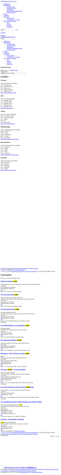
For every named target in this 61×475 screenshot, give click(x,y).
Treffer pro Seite (51, 271)
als (15, 467)
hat (26, 467)
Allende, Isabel (7, 91)
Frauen (6, 150)
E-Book (7, 131)
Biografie (7, 147)
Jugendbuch (7, 137)
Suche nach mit (36, 469)
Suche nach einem (19, 469)
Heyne (6, 119)
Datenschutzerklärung (24, 472)
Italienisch (6, 165)
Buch (6, 133)
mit (23, 467)
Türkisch (6, 168)
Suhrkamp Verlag (8, 117)
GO (17, 29)
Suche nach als (24, 470)
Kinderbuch (8, 134)
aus (20, 467)
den (11, 467)
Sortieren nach (4, 270)
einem (30, 467)
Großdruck (7, 153)
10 (9, 271)
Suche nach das (9, 470)
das (9, 467)
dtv (5, 120)
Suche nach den (44, 469)
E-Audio (6, 136)
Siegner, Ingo (7, 85)
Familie (6, 148)
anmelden (3, 32)
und (35, 467)
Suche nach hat (32, 470)
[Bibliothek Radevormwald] (8, 1)
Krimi (5, 151)
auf (17, 467)
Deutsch (8, 162)
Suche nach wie (28, 469)
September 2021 (8, 106)
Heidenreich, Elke (8, 86)
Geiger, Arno (7, 88)
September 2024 (8, 102)
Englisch (6, 164)
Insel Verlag (7, 122)
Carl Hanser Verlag (9, 116)
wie (5, 467)
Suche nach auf (51, 469)
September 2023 (8, 103)
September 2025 (8, 100)
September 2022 (8, 105)
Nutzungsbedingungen (36, 472)
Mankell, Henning (8, 89)
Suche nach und (17, 470)
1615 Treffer (40, 271)
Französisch (7, 167)
